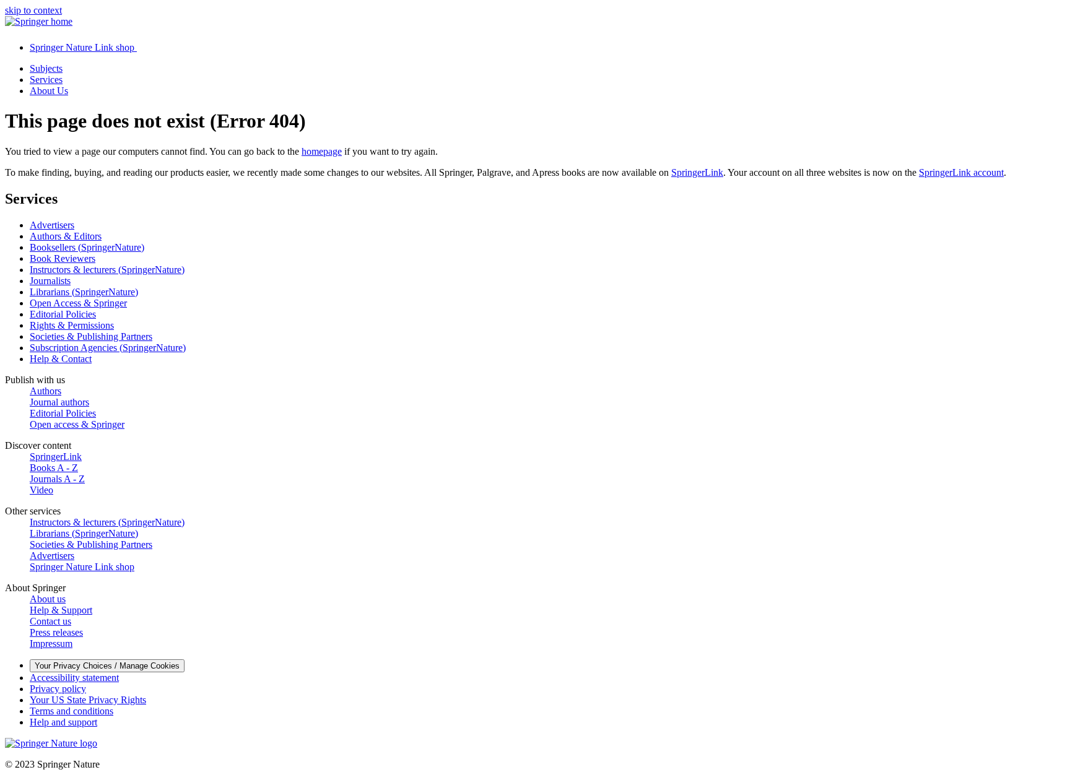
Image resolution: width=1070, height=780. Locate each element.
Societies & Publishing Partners (91, 336)
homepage (322, 151)
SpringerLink (697, 172)
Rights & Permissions (72, 325)
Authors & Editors (66, 236)
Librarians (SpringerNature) (84, 292)
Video (41, 490)
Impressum (51, 643)
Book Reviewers (62, 258)
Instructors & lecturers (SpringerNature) (107, 269)
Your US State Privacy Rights (88, 700)
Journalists (50, 280)
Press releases (56, 632)
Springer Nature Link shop (82, 566)
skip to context (33, 10)
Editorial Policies (63, 314)
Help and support (63, 722)
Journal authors (59, 402)
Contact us (50, 621)
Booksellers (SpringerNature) (87, 247)
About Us (49, 90)
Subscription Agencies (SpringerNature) (108, 347)
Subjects (46, 68)
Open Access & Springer (78, 303)
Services (46, 79)
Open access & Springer (77, 424)
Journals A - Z (57, 479)
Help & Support (61, 610)
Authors (45, 391)
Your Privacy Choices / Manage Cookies (107, 665)
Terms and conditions (71, 711)
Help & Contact (61, 358)
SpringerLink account (961, 172)
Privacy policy (58, 688)
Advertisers (52, 225)
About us (48, 599)
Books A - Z (54, 467)
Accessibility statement (74, 677)
